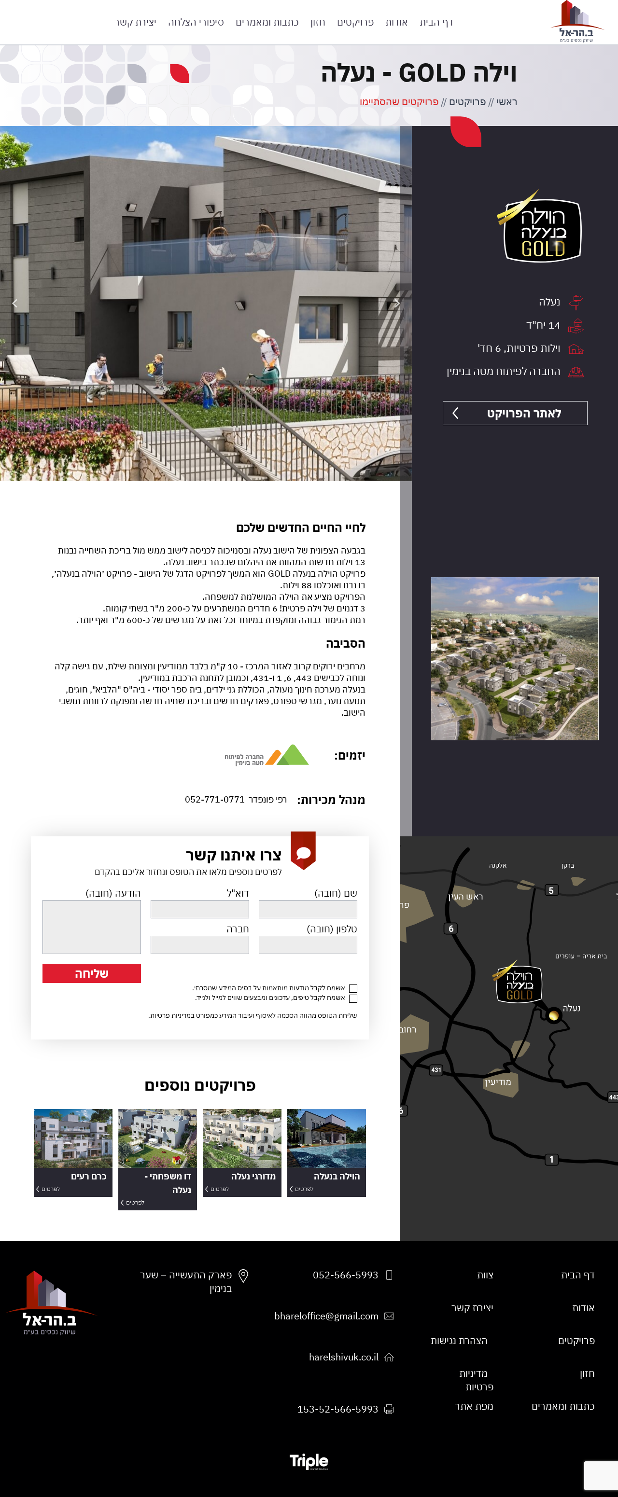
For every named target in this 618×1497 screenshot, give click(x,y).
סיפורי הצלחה (196, 21)
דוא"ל (238, 893)
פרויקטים (355, 21)
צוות (485, 1274)
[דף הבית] (577, 21)
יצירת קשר (135, 21)
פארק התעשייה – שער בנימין (186, 1281)
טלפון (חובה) (332, 928)
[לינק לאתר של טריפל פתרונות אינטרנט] (309, 1461)
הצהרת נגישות (459, 1340)
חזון (317, 21)
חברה (237, 928)
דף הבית (436, 21)
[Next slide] (15, 303)
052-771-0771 (215, 799)
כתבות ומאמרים (267, 21)
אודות (396, 21)
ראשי (507, 101)
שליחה (92, 973)
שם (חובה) (335, 893)
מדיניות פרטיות (170, 1015)
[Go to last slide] (396, 303)
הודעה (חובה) (113, 893)
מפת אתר (474, 1406)
